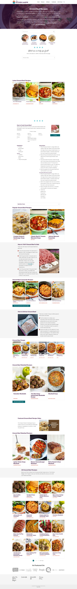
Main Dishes (15, 398)
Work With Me (33, 578)
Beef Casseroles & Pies (56, 555)
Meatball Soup (53, 394)
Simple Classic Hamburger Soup (60, 355)
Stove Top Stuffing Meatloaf (18, 534)
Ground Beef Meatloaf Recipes (25, 43)
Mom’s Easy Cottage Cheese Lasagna (57, 102)
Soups (57, 357)
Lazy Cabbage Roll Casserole (31, 553)
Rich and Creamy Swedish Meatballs (44, 553)
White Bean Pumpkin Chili (41, 355)
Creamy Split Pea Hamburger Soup (25, 355)
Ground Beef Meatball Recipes (34, 43)
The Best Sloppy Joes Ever (31, 101)
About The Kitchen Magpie (14, 578)
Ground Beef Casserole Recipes (43, 43)
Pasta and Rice (54, 103)
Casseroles (50, 239)
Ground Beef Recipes (29, 103)
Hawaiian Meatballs (19, 394)
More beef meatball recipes (19, 401)
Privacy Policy (41, 578)
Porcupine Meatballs (40, 24)
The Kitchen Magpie (20, 2)
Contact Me (24, 577)
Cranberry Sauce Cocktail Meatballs (44, 534)
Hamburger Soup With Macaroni (51, 355)
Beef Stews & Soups (24, 357)
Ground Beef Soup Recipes (52, 43)
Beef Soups (41, 103)
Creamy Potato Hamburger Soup (52, 16)
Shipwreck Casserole (43, 300)
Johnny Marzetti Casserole (53, 237)
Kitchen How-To (16, 103)
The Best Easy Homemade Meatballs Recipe (38, 395)
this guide (30, 263)
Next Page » (42, 560)
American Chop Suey (57, 553)
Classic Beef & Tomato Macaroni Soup (45, 102)
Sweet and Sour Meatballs (50, 22)
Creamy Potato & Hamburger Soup (18, 237)
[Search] (54, 32)
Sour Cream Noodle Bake (56, 300)
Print (56, 135)
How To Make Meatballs (17, 101)
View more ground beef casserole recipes (21, 305)
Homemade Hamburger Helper (31, 534)
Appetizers (41, 536)
